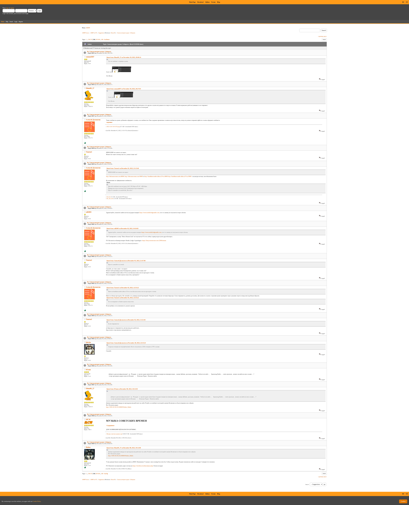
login (7, 8)
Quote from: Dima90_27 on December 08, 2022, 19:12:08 (124, 448)
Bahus (88, 447)
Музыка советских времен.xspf (114, 434)
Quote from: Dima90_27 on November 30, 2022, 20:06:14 (124, 57)
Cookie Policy (37, 501)
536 (89, 39)
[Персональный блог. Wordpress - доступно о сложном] (85, 467)
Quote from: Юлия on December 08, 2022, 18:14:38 (122, 389)
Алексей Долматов (93, 120)
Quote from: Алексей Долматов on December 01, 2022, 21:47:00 (126, 260)
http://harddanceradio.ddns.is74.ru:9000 (179, 176)
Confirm (403, 501)
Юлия (88, 370)
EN (407, 2)
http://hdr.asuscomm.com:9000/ (134, 176)
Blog (218, 2)
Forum (213, 2)
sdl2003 (88, 212)
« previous (320, 36)
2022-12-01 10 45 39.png (113, 126)
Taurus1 (89, 152)
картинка (109, 122)
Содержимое (110, 425)
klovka (88, 342)
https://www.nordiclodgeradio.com (149, 212)
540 (99, 39)
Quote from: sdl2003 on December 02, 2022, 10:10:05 (122, 228)
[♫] (85, 143)
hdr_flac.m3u (110, 198)
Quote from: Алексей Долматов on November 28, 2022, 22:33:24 (126, 343)
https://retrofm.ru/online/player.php (143, 466)
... (87, 39)
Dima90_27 (90, 88)
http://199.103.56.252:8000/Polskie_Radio (118, 407)
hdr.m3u (109, 196)
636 (102, 39)
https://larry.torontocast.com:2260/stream (154, 240)
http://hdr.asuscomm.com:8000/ (115, 176)
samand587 (90, 57)
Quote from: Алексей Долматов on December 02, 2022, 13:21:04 (126, 320)
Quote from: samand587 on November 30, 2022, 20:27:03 (124, 89)
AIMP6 (88, 28)
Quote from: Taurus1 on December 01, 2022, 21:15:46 (123, 168)
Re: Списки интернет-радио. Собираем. (99, 51)
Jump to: (307, 484)
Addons (207, 2)
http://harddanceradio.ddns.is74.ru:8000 (156, 176)
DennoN (113, 32)
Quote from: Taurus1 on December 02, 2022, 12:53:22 (123, 287)
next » (325, 36)
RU (403, 2)
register (12, 8)
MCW (88, 419)
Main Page (192, 2)
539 (97, 39)
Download (200, 2)
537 (91, 39)
